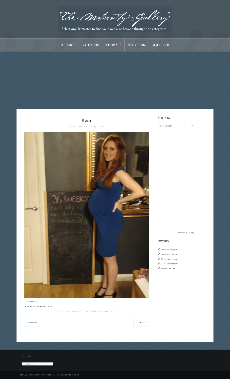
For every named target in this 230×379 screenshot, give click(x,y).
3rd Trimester (113, 45)
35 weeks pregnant (169, 259)
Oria (58, 374)
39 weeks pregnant (169, 249)
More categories (137, 45)
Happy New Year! (168, 268)
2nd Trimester (91, 45)
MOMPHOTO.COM (161, 45)
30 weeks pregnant (169, 254)
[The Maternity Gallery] (115, 19)
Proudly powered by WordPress (33, 374)
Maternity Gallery (95, 126)
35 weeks (32, 322)
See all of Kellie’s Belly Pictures (38, 306)
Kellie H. (114, 311)
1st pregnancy (71, 311)
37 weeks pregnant (169, 263)
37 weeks (140, 322)
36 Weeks (83, 311)
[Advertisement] (115, 77)
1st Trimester (68, 45)
